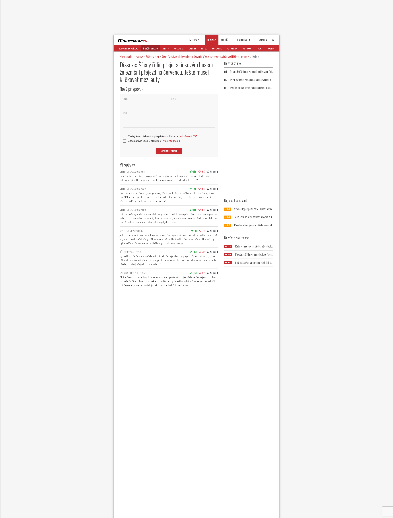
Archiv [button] (271, 48)
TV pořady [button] (194, 40)
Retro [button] (204, 48)
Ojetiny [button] (192, 48)
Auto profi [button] (232, 48)
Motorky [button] (247, 48)
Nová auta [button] (178, 48)
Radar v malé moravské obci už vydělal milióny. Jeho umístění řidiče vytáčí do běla (272, 246)
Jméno (125, 99)
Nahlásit (213, 171)
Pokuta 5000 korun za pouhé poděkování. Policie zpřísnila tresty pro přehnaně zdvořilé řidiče (272, 72)
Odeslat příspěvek (168, 151)
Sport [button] (259, 48)
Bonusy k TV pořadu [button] (128, 48)
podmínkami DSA (188, 136)
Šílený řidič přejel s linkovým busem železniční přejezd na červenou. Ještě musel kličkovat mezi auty (205, 56)
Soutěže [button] (225, 40)
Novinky (139, 56)
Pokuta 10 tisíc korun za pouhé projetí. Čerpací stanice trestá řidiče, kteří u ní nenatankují (271, 88)
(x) (194, 171)
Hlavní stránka (126, 56)
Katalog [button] (263, 40)
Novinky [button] (211, 40)
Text (125, 113)
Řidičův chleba (152, 56)
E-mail (174, 99)
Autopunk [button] (217, 48)
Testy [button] (166, 48)
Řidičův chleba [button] (150, 48)
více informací (171, 140)
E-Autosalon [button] (244, 40)
